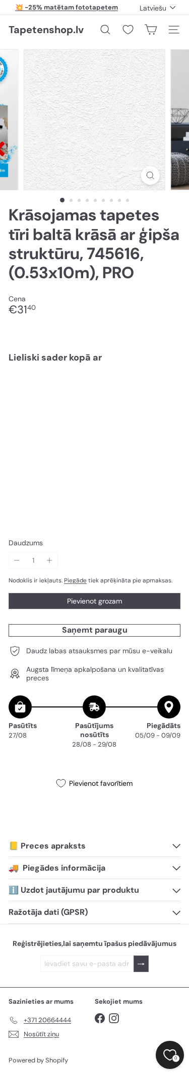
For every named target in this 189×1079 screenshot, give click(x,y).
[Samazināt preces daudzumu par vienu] (17, 560)
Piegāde (75, 580)
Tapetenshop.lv (46, 30)
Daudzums (26, 543)
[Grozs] (150, 29)
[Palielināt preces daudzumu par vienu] (49, 560)
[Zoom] (150, 175)
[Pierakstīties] (141, 963)
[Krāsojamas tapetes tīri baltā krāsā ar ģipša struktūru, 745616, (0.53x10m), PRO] (94, 405)
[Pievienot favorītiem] (167, 392)
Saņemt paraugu (95, 630)
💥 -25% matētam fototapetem (66, 7)
